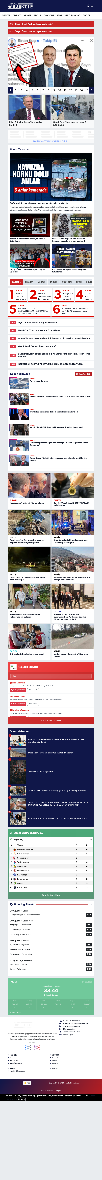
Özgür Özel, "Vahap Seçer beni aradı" (37, 346)
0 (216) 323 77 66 (19, 703)
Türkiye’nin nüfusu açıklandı (68, 296)
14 (81, 90)
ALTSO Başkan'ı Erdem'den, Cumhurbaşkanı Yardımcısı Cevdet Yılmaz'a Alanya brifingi (70, 617)
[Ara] (88, 6)
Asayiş (13, 537)
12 (70, 90)
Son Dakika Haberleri (71, 1032)
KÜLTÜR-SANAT (72, 15)
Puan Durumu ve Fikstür (72, 1026)
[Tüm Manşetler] (91, 149)
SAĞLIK (37, 15)
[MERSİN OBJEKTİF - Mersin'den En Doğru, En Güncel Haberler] (33, 6)
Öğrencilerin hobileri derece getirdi (27, 654)
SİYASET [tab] (29, 282)
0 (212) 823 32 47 (19, 690)
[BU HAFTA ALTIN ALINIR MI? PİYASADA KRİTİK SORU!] (72, 485)
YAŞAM (27, 15)
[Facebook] (26, 1047)
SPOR (59, 15)
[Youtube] (39, 1047)
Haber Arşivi (68, 1035)
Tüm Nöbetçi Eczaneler (52, 720)
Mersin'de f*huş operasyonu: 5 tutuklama (39, 330)
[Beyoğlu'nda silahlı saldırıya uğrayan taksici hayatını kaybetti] (72, 522)
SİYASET (17, 15)
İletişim (55, 1068)
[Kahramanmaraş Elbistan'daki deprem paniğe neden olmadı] (72, 559)
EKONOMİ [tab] (67, 282)
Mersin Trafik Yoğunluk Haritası (75, 1023)
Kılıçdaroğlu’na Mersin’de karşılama (27, 503)
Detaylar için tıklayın (51, 895)
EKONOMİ (49, 15)
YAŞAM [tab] (41, 282)
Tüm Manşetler (69, 1029)
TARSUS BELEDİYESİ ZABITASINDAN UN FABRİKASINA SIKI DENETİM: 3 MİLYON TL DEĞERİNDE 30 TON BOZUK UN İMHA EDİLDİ (33, 311)
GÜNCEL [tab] (16, 282)
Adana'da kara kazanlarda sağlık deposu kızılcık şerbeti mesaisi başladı (54, 338)
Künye (12, 1068)
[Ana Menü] (92, 6)
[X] (30, 1047)
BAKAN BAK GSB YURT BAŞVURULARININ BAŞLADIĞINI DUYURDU (50, 364)
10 (59, 90)
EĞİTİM (86, 15)
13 (76, 90)
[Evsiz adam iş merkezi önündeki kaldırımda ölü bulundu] (29, 596)
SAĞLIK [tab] (53, 282)
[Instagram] (35, 1047)
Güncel (19, 291)
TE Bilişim (57, 1091)
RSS (28, 1083)
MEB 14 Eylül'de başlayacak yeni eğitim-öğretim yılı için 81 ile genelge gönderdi (21, 296)
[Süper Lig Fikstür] (91, 904)
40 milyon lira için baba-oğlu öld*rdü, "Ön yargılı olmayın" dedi (74, 311)
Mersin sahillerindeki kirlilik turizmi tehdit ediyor (44, 296)
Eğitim (13, 651)
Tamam (21, 1099)
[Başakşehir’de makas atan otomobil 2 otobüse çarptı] (29, 559)
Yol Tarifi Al (33, 690)
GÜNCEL (6, 15)
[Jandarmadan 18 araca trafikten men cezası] (72, 636)
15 (87, 90)
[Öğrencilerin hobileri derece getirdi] (29, 636)
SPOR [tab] (79, 282)
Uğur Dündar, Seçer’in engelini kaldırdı (37, 322)
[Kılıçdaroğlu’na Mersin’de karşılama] (29, 485)
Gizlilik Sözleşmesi (17, 1071)
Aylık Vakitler (16, 1012)
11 (65, 90)
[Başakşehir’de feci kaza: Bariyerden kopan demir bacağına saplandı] (29, 522)
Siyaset (57, 612)
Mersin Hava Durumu (71, 1021)
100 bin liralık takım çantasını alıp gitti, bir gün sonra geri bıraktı (89, 296)
